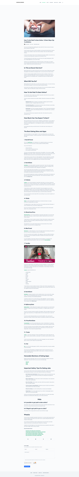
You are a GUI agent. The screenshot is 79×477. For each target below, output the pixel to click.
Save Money (51, 2)
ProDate (25, 182)
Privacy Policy (35, 472)
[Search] (62, 2)
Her (24, 346)
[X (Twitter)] (36, 439)
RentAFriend (30, 142)
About (31, 472)
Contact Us (40, 472)
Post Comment (27, 466)
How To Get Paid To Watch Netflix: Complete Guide (34, 434)
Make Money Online (36, 44)
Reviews (60, 2)
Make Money (44, 2)
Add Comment (27, 452)
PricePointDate (26, 323)
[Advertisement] (39, 11)
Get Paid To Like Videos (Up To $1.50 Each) (33, 430)
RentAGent (26, 294)
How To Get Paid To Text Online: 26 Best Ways (34, 435)
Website (47, 449)
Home (40, 2)
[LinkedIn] (51, 439)
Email (36, 449)
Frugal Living (56, 2)
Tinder (25, 334)
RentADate (26, 165)
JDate (27, 363)
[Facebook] (28, 439)
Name (26, 449)
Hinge (27, 364)
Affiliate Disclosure (46, 472)
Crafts (48, 2)
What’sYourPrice (27, 214)
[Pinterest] (43, 439)
